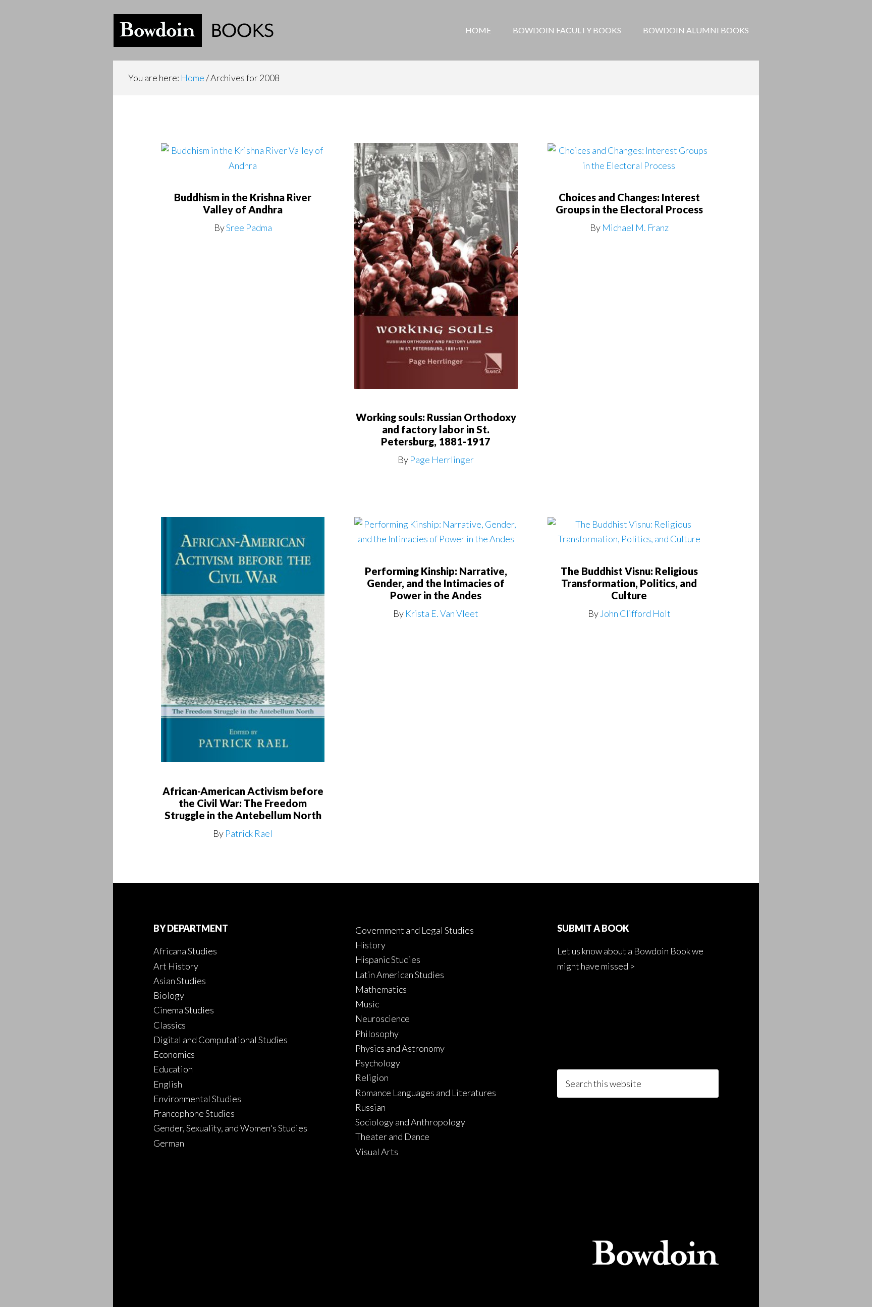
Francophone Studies (194, 1113)
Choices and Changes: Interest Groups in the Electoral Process (629, 203)
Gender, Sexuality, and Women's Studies (230, 1127)
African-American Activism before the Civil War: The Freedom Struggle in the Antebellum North (242, 803)
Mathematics (381, 989)
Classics (169, 1025)
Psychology (377, 1062)
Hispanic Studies (387, 959)
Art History (175, 966)
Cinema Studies (183, 1009)
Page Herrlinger (442, 459)
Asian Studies (179, 980)
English (167, 1084)
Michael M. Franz (635, 227)
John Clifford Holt (635, 613)
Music (367, 1003)
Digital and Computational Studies (220, 1039)
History (370, 944)
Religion (372, 1077)
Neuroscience (382, 1018)
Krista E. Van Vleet (441, 613)
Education (173, 1068)
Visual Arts (376, 1151)
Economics (174, 1054)
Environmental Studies (197, 1098)
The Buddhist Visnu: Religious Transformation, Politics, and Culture (629, 583)
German (168, 1143)
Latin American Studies (399, 974)
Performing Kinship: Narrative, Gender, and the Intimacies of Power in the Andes (436, 583)
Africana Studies (185, 950)
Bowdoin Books (194, 30)
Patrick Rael (248, 833)
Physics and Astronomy (400, 1048)
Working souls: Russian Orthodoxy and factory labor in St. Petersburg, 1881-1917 (436, 429)
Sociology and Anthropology (410, 1121)
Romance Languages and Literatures (425, 1092)
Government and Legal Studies (414, 930)
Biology (168, 995)
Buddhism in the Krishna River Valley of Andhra (242, 203)
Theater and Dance (392, 1136)
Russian (370, 1107)
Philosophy (377, 1033)
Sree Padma (249, 227)
